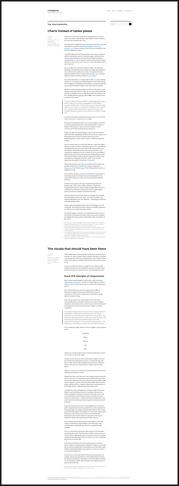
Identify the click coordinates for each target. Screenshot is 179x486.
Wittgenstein (68, 168)
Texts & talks (127, 10)
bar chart (54, 39)
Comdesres (53, 10)
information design (52, 42)
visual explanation (56, 45)
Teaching (120, 10)
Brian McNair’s (88, 46)
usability (49, 45)
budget (82, 168)
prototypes (78, 282)
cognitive (50, 259)
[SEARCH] (130, 24)
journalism (50, 44)
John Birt (81, 95)
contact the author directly (120, 478)
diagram (53, 41)
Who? (113, 10)
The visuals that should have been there (77, 248)
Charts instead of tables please (70, 31)
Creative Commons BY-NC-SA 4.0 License (101, 478)
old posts (50, 37)
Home (108, 10)
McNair (54, 44)
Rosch (49, 262)
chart (58, 39)
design (49, 41)
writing (49, 263)
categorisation (55, 257)
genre (57, 259)
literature (50, 260)
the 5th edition (92, 75)
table (57, 44)
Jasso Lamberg (84, 478)
